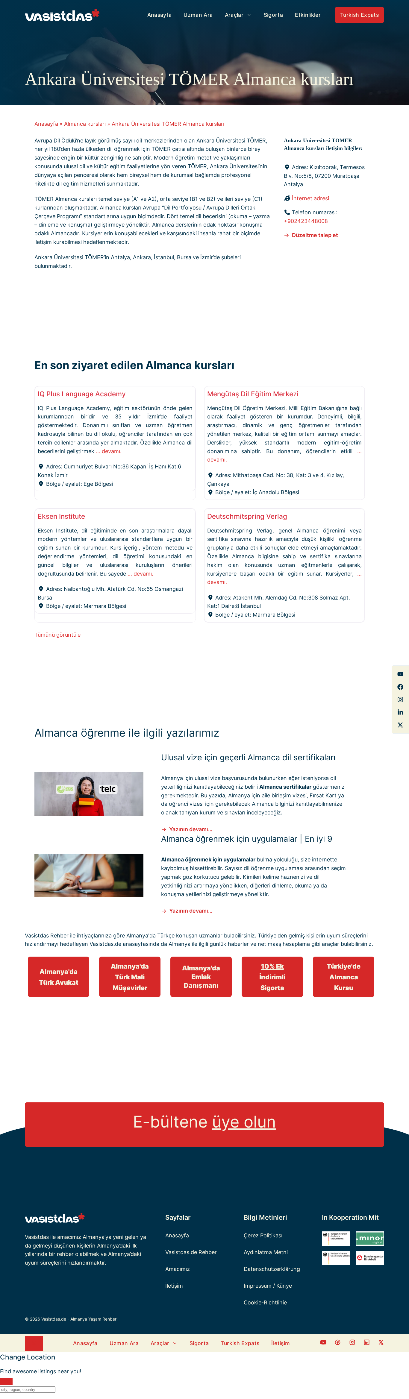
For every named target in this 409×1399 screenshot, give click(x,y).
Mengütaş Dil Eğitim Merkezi (253, 394)
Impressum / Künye (268, 1286)
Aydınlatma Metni (266, 1252)
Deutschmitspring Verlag (247, 516)
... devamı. (109, 451)
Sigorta (273, 15)
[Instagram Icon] (352, 1343)
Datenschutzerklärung (272, 1269)
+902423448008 (306, 221)
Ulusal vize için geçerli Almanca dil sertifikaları (248, 757)
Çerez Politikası (263, 1235)
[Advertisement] (199, 319)
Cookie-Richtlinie (265, 1302)
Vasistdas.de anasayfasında (124, 944)
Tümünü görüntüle (57, 635)
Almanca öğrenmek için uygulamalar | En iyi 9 (246, 839)
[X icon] (381, 1343)
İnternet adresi (310, 198)
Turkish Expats (359, 15)
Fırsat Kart (323, 795)
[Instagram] (400, 699)
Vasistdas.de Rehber (191, 1252)
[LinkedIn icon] (366, 1343)
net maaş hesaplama (284, 944)
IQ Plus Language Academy (82, 394)
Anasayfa (159, 15)
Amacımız (177, 1269)
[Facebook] (400, 674)
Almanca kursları (85, 124)
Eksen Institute (61, 516)
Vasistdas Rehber (47, 935)
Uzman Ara (198, 15)
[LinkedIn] (400, 712)
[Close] (6, 1381)
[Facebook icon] (323, 1343)
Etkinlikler (308, 15)
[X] (400, 725)
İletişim (174, 1286)
